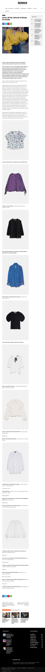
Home (6, 8)
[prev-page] (3, 625)
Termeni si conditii (31, 667)
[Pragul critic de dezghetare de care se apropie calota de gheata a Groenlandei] (4, 635)
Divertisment (23, 8)
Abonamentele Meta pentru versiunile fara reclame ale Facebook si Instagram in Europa (9, 642)
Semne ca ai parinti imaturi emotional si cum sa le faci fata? (15, 621)
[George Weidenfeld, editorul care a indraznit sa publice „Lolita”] (32, 41)
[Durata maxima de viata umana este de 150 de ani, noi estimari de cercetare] (32, 24)
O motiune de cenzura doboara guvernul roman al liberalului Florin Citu (38, 31)
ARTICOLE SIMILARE (6, 610)
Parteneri (8, 667)
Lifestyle (6, 13)
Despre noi (4, 667)
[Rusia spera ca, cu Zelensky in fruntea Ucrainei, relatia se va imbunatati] (32, 36)
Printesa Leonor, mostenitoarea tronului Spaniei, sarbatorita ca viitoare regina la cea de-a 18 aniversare (9, 650)
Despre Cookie (13, 667)
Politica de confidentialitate (22, 667)
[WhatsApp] (11, 24)
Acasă (3, 13)
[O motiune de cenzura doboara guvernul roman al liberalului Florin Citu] (32, 30)
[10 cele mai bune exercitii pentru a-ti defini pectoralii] (25, 615)
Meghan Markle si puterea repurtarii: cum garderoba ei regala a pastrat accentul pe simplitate (8, 604)
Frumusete (29, 8)
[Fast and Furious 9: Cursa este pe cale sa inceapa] (32, 20)
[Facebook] (3, 24)
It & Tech (34, 8)
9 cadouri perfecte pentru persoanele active (6, 620)
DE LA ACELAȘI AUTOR (15, 610)
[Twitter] (6, 24)
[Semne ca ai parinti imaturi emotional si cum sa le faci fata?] (15, 615)
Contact (13, 669)
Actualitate (10, 8)
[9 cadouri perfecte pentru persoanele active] (6, 615)
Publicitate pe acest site (6, 669)
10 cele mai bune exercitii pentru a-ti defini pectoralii (25, 620)
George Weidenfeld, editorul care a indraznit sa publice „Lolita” (38, 42)
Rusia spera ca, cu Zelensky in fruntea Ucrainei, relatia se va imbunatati (38, 37)
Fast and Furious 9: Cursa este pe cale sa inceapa (38, 20)
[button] (41, 8)
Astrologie (17, 8)
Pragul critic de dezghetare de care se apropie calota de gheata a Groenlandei (10, 636)
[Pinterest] (8, 24)
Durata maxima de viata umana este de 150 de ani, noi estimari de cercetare (38, 25)
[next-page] (4, 625)
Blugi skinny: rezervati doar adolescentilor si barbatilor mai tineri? (23, 604)
